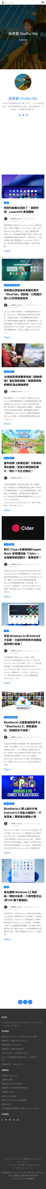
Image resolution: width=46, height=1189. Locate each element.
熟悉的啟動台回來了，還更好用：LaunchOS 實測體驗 (21, 210)
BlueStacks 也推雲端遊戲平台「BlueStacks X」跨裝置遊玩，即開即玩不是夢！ (22, 726)
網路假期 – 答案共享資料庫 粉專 (14, 1087)
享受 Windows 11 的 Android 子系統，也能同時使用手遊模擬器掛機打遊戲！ (22, 640)
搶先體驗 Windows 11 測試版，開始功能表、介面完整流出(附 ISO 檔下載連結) (22, 896)
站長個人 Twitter (8, 1091)
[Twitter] (6, 1119)
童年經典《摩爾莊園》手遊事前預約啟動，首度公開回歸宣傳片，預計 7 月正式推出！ (22, 467)
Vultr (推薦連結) (28, 1178)
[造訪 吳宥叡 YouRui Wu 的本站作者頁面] (5, 220)
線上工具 (35, 1172)
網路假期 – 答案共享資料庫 (12, 1049)
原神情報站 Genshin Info (11, 1044)
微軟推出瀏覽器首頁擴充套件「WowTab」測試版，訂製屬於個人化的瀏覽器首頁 (23, 294)
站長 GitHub (6, 1104)
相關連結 (17, 1175)
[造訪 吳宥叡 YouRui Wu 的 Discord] (26, 115)
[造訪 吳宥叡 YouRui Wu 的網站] (23, 84)
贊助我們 (34, 1175)
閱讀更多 (7, 251)
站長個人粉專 (7, 1079)
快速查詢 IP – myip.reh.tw (12, 1064)
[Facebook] (3, 1119)
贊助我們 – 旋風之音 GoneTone (14, 1040)
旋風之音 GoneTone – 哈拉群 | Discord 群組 (19, 1036)
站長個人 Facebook (9, 1075)
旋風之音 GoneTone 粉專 (12, 1083)
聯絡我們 (25, 1175)
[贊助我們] (18, 1119)
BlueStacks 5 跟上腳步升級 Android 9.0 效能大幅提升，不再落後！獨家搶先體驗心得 (22, 812)
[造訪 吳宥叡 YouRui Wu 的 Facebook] (23, 115)
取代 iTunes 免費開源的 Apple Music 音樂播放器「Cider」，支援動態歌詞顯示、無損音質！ (22, 553)
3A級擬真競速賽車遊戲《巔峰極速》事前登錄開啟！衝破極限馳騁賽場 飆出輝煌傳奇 (23, 380)
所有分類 (27, 1172)
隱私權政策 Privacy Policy (12, 1172)
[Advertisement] (23, 146)
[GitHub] (14, 1119)
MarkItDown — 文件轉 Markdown (15, 1053)
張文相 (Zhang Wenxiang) (29, 1164)
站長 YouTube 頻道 (9, 1096)
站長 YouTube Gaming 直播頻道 (14, 1100)
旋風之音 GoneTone (31, 1158)
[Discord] (10, 1119)
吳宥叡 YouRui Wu (23, 98)
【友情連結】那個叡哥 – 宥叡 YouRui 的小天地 (20, 1108)
